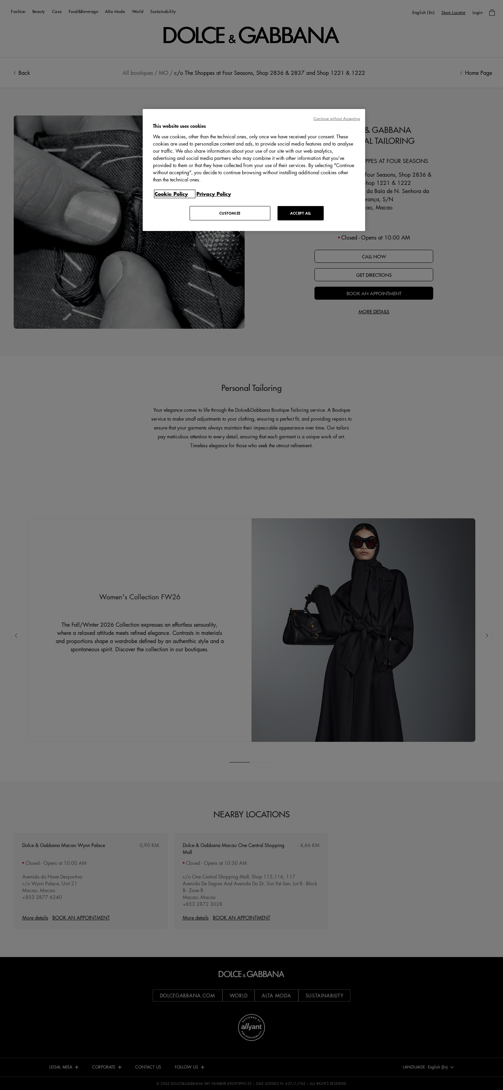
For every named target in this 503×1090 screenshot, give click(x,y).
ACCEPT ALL (300, 213)
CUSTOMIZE (230, 213)
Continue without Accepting (336, 118)
